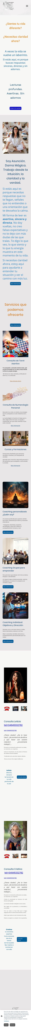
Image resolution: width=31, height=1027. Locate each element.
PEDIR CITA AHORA (15, 108)
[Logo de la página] (8, 6)
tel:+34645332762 (10, 730)
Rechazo (12, 1025)
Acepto (6, 1025)
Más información (15, 283)
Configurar (6, 1021)
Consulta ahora (22, 777)
